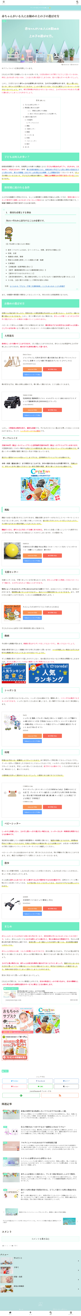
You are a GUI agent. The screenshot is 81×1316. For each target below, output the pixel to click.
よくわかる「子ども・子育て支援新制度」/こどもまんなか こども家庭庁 (37, 286)
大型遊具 (29, 120)
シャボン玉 (30, 135)
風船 (28, 126)
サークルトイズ (33, 123)
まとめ (27, 147)
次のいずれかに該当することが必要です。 (43, 114)
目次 (37, 100)
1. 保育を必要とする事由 (38, 111)
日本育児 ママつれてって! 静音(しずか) (38, 900)
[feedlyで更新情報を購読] (21, 1095)
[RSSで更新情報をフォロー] (59, 1095)
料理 (28, 138)
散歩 (28, 144)
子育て (6, 1071)
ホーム (21, 1309)
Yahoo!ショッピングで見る (32, 374)
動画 (28, 132)
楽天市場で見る (52, 369)
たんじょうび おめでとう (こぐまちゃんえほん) (41, 607)
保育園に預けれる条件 (32, 107)
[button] (66, 1086)
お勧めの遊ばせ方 (30, 117)
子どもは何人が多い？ (32, 105)
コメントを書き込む (41, 1239)
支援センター (31, 129)
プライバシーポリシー (60, 1309)
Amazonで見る (32, 369)
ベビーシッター (32, 141)
